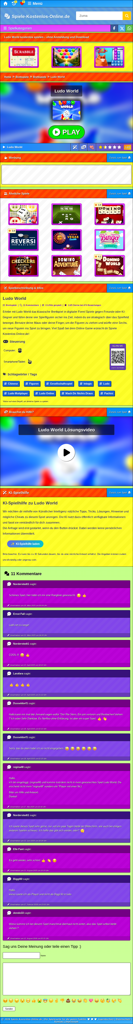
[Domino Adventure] (67, 265)
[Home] (6, 3)
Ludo (106, 383)
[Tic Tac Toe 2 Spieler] (67, 214)
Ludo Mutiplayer (17, 393)
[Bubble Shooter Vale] (67, 57)
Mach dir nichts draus (79, 393)
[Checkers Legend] (23, 265)
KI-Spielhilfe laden (28, 543)
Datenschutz (123, 1019)
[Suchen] (126, 15)
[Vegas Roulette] (67, 240)
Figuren (34, 383)
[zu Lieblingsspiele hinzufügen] (92, 147)
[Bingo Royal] (110, 240)
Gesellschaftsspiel (60, 383)
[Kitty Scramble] (109, 57)
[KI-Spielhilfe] (75, 147)
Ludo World (14, 147)
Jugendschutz (106, 1019)
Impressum (72, 1022)
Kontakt (59, 1022)
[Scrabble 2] (24, 57)
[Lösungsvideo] (83, 147)
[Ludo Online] (23, 214)
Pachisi (108, 393)
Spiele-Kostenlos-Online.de (40, 16)
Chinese (12, 383)
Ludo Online (46, 393)
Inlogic (87, 383)
